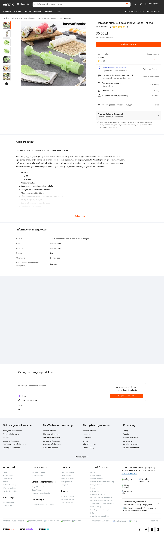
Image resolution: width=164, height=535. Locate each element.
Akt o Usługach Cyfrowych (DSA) (102, 504)
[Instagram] (152, 529)
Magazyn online (8, 502)
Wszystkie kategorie (39, 472)
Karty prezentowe (67, 499)
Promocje (7, 11)
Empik (5, 18)
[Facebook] (139, 529)
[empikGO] (44, 529)
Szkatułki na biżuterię (131, 448)
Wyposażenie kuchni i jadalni (31, 18)
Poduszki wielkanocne (52, 444)
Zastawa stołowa (50, 18)
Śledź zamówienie (67, 472)
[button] (53, 53)
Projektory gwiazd (130, 444)
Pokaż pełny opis (82, 216)
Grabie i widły (88, 448)
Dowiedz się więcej (129, 473)
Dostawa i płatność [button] (151, 77)
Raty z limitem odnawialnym (100, 516)
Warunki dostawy (96, 479)
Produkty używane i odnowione (43, 504)
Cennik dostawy (96, 475)
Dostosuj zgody (95, 507)
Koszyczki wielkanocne (12, 431)
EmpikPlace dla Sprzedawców (42, 487)
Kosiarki (86, 434)
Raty (92, 513)
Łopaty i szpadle (49, 431)
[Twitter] (146, 529)
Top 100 (27, 11)
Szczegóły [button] (154, 84)
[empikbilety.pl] (26, 529)
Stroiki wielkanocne (11, 441)
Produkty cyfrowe (67, 479)
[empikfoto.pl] (8, 529)
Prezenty (17, 11)
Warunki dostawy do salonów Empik (102, 482)
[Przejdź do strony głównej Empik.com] (8, 4)
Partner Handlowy (9, 485)
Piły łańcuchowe (90, 444)
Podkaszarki (88, 437)
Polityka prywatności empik (99, 510)
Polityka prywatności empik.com (101, 500)
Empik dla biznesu (67, 496)
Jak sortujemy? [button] (153, 54)
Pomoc (92, 472)
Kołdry (125, 431)
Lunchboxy (127, 441)
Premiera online (8, 505)
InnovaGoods (101, 27)
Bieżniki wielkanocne (51, 437)
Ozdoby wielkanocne (11, 448)
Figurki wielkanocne (11, 434)
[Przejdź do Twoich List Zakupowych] (134, 4)
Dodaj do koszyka (128, 44)
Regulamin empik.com (98, 494)
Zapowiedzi (48, 11)
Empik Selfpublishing (10, 491)
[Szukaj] (127, 4)
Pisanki (6, 437)
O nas (5, 472)
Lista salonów (7, 479)
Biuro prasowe (8, 475)
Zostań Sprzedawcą (39, 490)
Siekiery (86, 441)
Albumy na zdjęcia (130, 437)
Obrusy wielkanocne (51, 434)
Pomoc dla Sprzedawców (41, 493)
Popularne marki (37, 475)
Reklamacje (94, 491)
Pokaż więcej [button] (81, 457)
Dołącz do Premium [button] (151, 69)
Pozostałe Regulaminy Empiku (101, 497)
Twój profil (64, 485)
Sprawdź (155, 95)
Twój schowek (66, 475)
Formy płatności (96, 485)
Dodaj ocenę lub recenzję (126, 396)
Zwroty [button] (156, 91)
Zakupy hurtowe (67, 502)
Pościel (126, 434)
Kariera (5, 482)
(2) (127, 27)
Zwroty (93, 488)
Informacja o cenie (103, 37)
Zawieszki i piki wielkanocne (14, 444)
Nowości (37, 11)
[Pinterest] (158, 529)
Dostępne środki (67, 482)
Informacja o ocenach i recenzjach (32, 386)
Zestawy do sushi (65, 18)
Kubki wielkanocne (50, 448)
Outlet (58, 11)
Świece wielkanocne (51, 441)
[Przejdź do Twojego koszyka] (141, 4)
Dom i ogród (14, 18)
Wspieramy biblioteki (10, 488)
